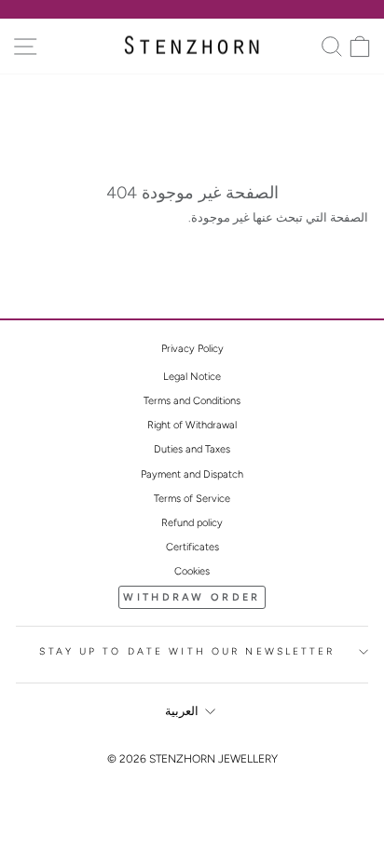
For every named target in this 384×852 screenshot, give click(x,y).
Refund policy (192, 523)
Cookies (192, 571)
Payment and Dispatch (192, 474)
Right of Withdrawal (192, 425)
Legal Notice (192, 377)
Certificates (192, 547)
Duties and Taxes (192, 449)
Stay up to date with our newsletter (187, 651)
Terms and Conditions (192, 401)
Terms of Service (192, 499)
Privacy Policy (192, 349)
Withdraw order (191, 597)
